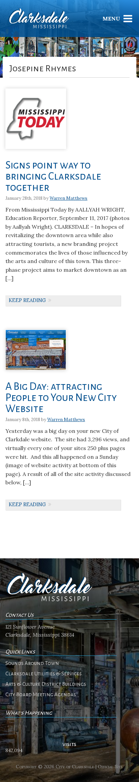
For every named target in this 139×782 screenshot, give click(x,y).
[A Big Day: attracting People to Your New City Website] (35, 372)
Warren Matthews (68, 198)
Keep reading (27, 300)
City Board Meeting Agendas (40, 694)
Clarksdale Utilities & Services (43, 673)
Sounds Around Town (32, 663)
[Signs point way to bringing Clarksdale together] (35, 151)
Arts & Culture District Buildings (45, 684)
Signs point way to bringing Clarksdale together (53, 176)
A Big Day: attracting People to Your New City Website (61, 397)
